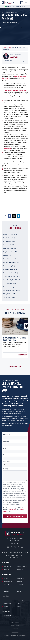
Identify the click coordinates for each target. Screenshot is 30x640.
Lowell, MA (6, 591)
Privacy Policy (13, 509)
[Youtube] (22, 547)
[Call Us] (21, 2)
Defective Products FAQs (10, 248)
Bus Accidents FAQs (9, 241)
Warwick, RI (20, 569)
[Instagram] (11, 547)
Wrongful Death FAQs (9, 294)
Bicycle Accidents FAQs (10, 234)
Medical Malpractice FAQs (10, 259)
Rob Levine (14, 57)
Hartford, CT (20, 603)
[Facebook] (8, 547)
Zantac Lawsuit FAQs (9, 297)
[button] (9, 216)
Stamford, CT (7, 606)
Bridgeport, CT (7, 603)
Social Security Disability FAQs (12, 280)
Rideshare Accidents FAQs (10, 273)
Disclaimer (15, 628)
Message (6, 469)
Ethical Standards (15, 622)
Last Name (6, 441)
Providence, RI (7, 566)
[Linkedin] (19, 547)
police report (7, 148)
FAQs (9, 47)
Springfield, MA (20, 578)
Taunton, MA (20, 588)
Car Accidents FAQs (9, 245)
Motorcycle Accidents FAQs (11, 262)
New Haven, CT (7, 600)
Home (4, 47)
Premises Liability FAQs (10, 269)
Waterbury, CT (20, 606)
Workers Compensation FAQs (11, 290)
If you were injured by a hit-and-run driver (15, 90)
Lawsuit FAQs (7, 255)
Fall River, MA (7, 578)
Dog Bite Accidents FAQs (10, 252)
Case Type (6, 461)
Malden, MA (20, 591)
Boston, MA (6, 584)
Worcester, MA (20, 581)
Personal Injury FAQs (9, 266)
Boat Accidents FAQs (9, 238)
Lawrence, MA (20, 584)
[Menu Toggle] (26, 2)
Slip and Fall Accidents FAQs (11, 276)
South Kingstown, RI (22, 566)
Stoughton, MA (7, 588)
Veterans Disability (8, 287)
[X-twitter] (15, 547)
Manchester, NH (7, 615)
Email (5, 448)
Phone (5, 455)
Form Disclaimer (15, 625)
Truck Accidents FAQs (9, 283)
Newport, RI (6, 569)
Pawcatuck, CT (20, 600)
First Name (6, 434)
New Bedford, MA (8, 581)
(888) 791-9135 (15, 543)
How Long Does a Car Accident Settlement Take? (14, 338)
